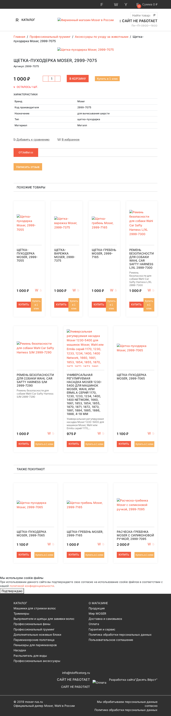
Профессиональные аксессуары (37, 661)
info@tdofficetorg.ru (76, 672)
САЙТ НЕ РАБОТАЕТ (139, 21)
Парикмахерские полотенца (34, 640)
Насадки (20, 650)
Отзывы (26, 152)
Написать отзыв (27, 167)
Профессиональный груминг (34, 629)
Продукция (97, 608)
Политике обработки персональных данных (125, 710)
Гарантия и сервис (102, 629)
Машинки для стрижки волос (35, 608)
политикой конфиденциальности (32, 585)
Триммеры (21, 613)
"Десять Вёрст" (146, 679)
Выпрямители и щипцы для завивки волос (44, 618)
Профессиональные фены (32, 624)
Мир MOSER (97, 613)
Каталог (28, 19)
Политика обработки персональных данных (120, 634)
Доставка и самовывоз (105, 618)
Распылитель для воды (30, 655)
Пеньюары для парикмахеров (35, 645)
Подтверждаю (12, 591)
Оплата (94, 624)
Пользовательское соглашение (111, 640)
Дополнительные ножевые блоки (37, 634)
